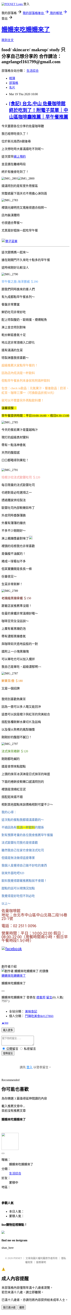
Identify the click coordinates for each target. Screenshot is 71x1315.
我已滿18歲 (9, 1307)
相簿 (12, 78)
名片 (12, 87)
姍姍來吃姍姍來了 (26, 29)
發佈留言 (8, 1053)
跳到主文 (8, 40)
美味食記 (31, 1011)
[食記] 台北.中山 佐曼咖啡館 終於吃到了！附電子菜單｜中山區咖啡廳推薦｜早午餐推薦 (38, 110)
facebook (13, 948)
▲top (5, 1022)
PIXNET (17, 1258)
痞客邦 (40, 997)
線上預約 (20, 156)
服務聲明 (41, 1262)
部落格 (13, 83)
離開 (21, 1307)
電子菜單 (11, 241)
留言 (49, 997)
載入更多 (8, 1030)
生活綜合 (33, 70)
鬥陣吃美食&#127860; (39, 1016)
